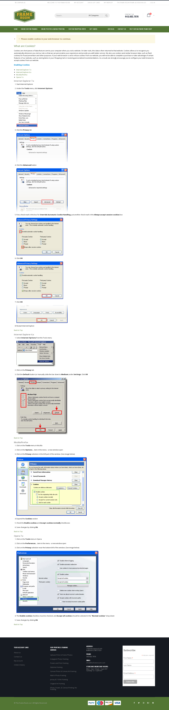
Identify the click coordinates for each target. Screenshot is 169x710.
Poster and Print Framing (59, 663)
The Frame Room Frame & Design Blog (131, 2)
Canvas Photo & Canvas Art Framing (63, 671)
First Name (128, 658)
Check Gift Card (94, 2)
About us (17, 652)
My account (18, 661)
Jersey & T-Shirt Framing (59, 679)
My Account (79, 2)
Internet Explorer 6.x (23, 72)
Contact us (18, 657)
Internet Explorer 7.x (23, 70)
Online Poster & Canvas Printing (53, 29)
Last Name (127, 665)
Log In (152, 2)
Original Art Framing (57, 683)
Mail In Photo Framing (58, 675)
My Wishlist (108, 2)
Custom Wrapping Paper (77, 29)
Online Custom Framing (29, 29)
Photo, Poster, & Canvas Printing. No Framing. (63, 688)
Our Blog (111, 29)
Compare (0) (20, 2)
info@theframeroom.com (95, 663)
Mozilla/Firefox (21, 75)
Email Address (129, 673)
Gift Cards (93, 29)
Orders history (19, 665)
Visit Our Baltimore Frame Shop (141, 29)
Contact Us (122, 29)
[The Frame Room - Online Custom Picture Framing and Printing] (24, 15)
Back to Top (18, 330)
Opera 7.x (20, 77)
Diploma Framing (56, 667)
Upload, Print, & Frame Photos (61, 655)
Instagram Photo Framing (59, 659)
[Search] (106, 15)
